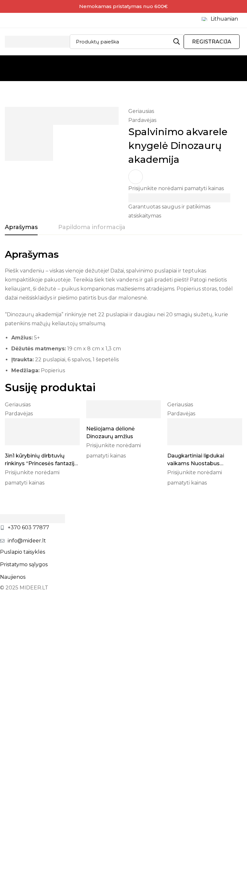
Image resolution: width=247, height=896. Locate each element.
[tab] (21, 227)
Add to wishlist (135, 177)
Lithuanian (224, 19)
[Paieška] (176, 41)
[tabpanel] (123, 314)
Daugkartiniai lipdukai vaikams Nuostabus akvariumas (195, 463)
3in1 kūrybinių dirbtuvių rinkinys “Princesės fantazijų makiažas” (41, 463)
